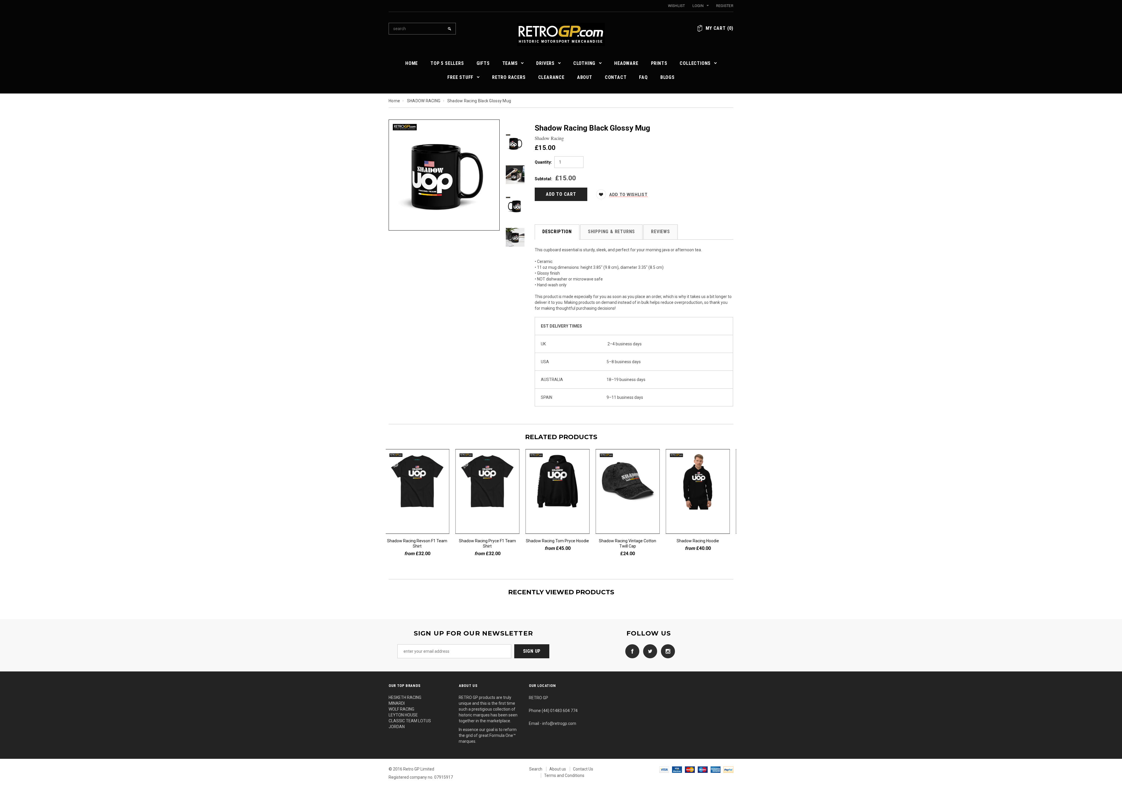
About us (557, 769)
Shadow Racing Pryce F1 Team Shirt (491, 543)
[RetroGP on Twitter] (648, 651)
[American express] (716, 769)
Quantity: (543, 162)
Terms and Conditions (564, 775)
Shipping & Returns (611, 231)
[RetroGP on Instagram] (666, 651)
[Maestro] (703, 769)
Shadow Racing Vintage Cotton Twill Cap (631, 543)
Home (394, 100)
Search (535, 769)
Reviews (660, 231)
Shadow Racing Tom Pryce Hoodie (561, 540)
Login (698, 6)
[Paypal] (728, 769)
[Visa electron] (677, 769)
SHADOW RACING (424, 100)
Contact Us (583, 769)
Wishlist (676, 6)
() (719, 28)
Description (557, 231)
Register (724, 6)
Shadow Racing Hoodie (701, 540)
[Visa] (664, 769)
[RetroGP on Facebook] (630, 651)
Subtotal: (543, 178)
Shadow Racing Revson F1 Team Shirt (421, 543)
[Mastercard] (690, 769)
